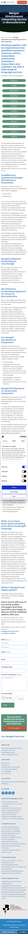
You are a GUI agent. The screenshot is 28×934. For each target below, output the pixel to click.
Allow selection (14, 491)
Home (3, 37)
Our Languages (6, 771)
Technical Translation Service (11, 850)
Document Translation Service (11, 837)
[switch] (24, 471)
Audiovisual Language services (11, 748)
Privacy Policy (14, 927)
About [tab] (23, 441)
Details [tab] (14, 441)
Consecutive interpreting (9, 201)
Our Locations (5, 773)
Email (5, 652)
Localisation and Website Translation (13, 844)
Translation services (8, 750)
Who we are (5, 763)
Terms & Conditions (18, 925)
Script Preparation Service (9, 812)
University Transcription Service (11, 816)
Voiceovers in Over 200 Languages (12, 819)
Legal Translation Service (9, 842)
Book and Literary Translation (10, 831)
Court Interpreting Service (9, 865)
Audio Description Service (9, 802)
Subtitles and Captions (8, 814)
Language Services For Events (11, 886)
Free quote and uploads (9, 769)
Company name (6, 667)
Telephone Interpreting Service (11, 873)
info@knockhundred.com (10, 631)
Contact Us (5, 765)
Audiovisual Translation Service (11, 808)
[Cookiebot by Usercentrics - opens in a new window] (20, 437)
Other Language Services (9, 754)
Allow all (14, 487)
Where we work (6, 852)
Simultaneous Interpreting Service (12, 871)
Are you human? (6, 693)
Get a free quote (14, 728)
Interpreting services (8, 752)
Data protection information (10, 767)
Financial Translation (8, 839)
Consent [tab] (5, 441)
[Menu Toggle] (2, 2)
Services (9, 37)
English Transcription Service (10, 810)
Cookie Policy (6, 925)
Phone (3, 659)
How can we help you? (11, 674)
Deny (14, 496)
